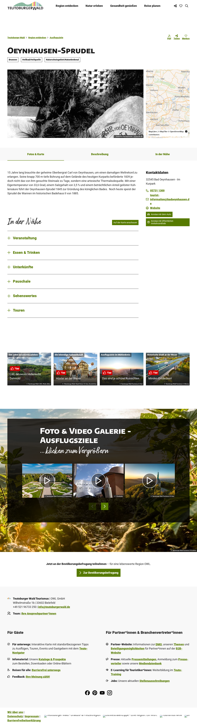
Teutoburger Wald (16, 37)
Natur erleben (94, 5)
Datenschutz (15, 716)
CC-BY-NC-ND (138, 136)
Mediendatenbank (150, 663)
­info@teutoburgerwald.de (54, 607)
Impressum (32, 716)
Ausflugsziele (56, 37)
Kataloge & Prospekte (52, 659)
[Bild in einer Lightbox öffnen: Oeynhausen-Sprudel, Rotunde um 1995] (75, 103)
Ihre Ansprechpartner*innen (38, 613)
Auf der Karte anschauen (125, 222)
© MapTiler (163, 131)
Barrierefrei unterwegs (46, 670)
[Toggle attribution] (186, 131)
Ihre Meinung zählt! (38, 676)
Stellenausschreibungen (154, 680)
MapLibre (153, 131)
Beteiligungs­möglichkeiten (127, 648)
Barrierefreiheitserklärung (24, 720)
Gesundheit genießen (123, 5)
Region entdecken (67, 5)
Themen (179, 644)
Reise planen (152, 5)
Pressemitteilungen (144, 659)
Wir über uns (15, 712)
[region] (168, 103)
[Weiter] (104, 506)
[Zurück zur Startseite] (25, 6)
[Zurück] (92, 506)
